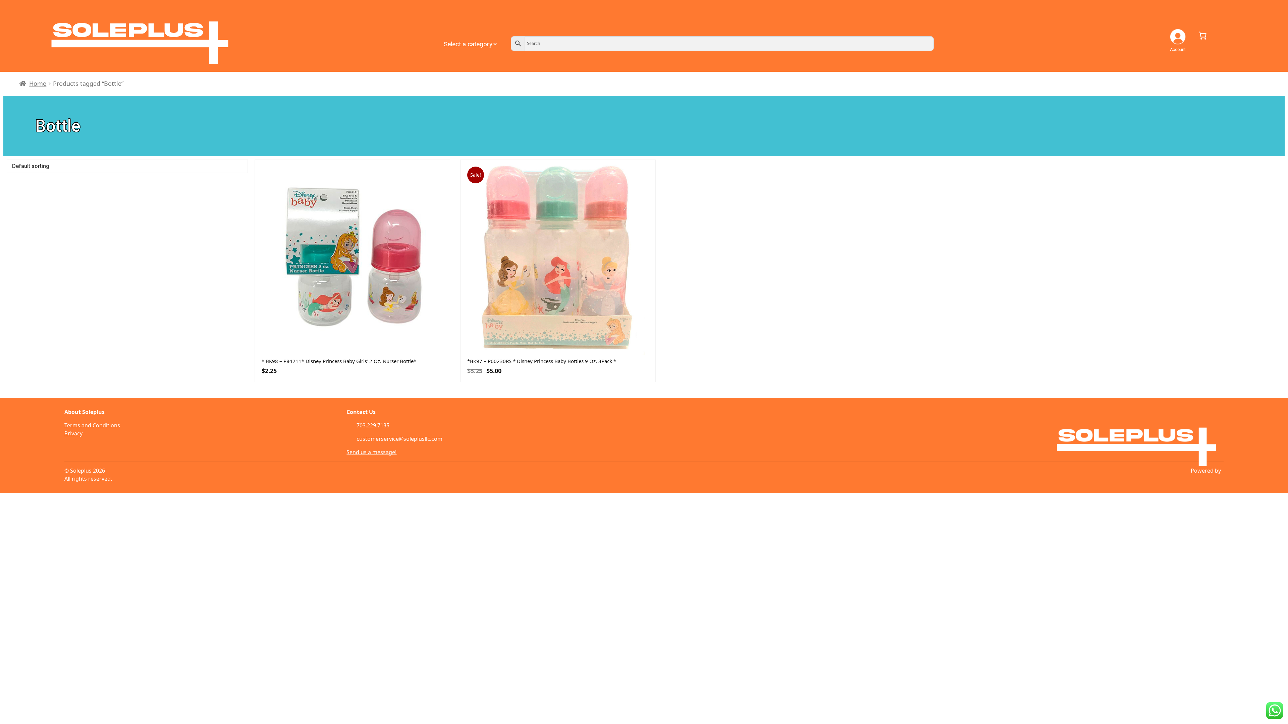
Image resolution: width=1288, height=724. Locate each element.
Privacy (73, 433)
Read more (399, 353)
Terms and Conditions (92, 425)
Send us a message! (371, 452)
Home (37, 83)
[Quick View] (305, 353)
